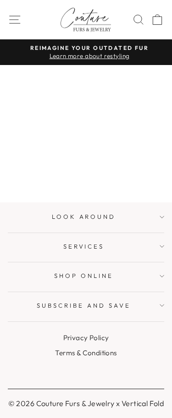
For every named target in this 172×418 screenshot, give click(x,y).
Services (84, 246)
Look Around (84, 216)
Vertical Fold (143, 403)
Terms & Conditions (86, 352)
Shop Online (83, 275)
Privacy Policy (86, 337)
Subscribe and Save (84, 305)
